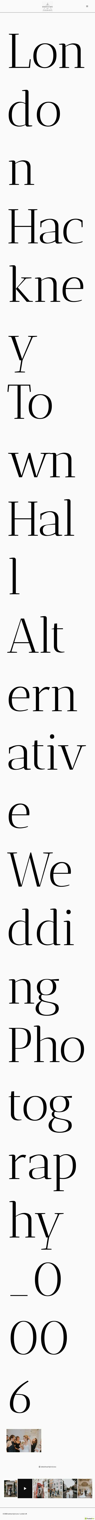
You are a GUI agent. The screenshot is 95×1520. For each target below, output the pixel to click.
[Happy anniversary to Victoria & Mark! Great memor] (10, 1488)
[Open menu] (87, 6)
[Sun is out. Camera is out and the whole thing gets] (40, 1488)
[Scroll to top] (93, 1295)
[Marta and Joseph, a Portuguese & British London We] (70, 1488)
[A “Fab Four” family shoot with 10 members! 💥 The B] (55, 1488)
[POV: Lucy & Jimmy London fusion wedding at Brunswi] (25, 1488)
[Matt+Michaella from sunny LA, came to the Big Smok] (85, 1488)
